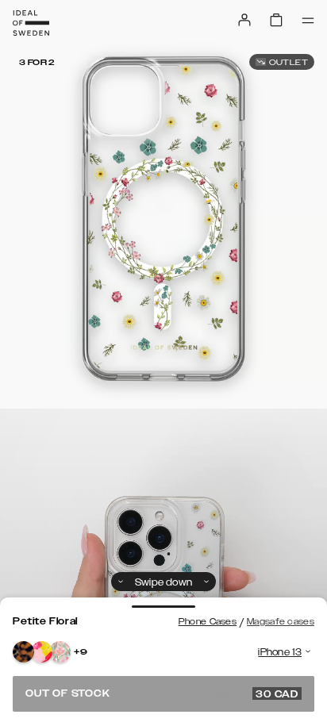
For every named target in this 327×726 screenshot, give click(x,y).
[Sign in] (244, 20)
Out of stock (161, 693)
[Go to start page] (31, 23)
